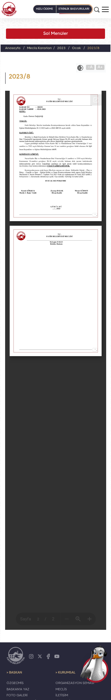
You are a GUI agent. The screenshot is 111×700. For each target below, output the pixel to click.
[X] (40, 656)
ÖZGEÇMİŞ (15, 683)
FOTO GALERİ (17, 695)
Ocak (76, 48)
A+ (100, 67)
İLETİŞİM (62, 695)
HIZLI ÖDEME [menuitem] (44, 9)
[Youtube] (57, 656)
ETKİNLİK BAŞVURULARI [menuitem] (74, 9)
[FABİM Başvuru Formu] (95, 663)
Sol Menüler (55, 34)
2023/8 (93, 48)
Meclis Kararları (39, 48)
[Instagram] (31, 656)
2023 (61, 48)
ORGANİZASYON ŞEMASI (75, 683)
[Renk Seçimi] (81, 68)
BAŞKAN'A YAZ (18, 689)
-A (90, 67)
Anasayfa (12, 48)
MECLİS (61, 689)
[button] (105, 9)
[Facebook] (48, 656)
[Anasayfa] (9, 9)
